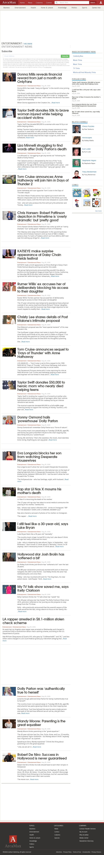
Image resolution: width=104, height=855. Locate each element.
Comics (56, 832)
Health (33, 8)
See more (98, 211)
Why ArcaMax (83, 835)
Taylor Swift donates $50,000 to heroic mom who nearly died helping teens (41, 385)
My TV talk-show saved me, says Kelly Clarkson (42, 588)
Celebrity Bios (78, 56)
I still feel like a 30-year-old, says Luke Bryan (42, 525)
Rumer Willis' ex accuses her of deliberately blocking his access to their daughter (42, 287)
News (56, 829)
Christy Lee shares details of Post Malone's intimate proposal (42, 318)
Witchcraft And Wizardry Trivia (84, 72)
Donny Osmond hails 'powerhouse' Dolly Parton (37, 418)
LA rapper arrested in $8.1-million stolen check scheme (33, 620)
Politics (74, 8)
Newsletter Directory (86, 841)
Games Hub (96, 8)
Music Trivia (77, 64)
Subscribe (65, 56)
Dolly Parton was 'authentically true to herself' (41, 690)
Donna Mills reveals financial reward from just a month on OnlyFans (39, 77)
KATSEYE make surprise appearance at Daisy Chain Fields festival (39, 254)
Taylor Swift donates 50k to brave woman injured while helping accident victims (43, 113)
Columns (57, 835)
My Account (83, 832)
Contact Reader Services (87, 829)
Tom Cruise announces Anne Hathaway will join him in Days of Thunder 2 (43, 180)
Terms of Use (77, 852)
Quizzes (57, 838)
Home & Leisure (47, 8)
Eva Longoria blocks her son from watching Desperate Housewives (39, 456)
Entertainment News (34, 86)
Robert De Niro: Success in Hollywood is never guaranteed (42, 756)
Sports (84, 8)
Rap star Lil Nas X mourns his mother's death (39, 490)
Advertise (59, 852)
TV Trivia (76, 68)
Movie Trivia (77, 60)
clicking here (48, 67)
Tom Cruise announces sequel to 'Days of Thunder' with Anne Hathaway (43, 352)
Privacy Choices (96, 852)
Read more (56, 103)
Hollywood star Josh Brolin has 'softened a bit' (40, 555)
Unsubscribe (86, 852)
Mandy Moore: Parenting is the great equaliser (41, 722)
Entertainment (20, 8)
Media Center (83, 838)
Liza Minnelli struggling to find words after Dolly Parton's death (42, 146)
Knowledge (62, 8)
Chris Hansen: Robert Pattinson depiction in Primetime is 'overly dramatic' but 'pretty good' (42, 216)
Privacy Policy (67, 852)
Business (6, 8)
